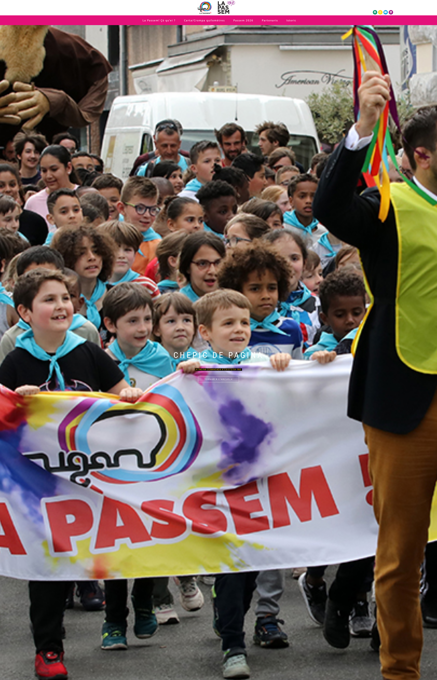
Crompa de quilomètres (217, 349)
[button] (215, 329)
